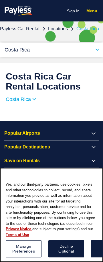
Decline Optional (66, 248)
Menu (93, 11)
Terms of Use (17, 235)
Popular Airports (22, 133)
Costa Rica (17, 50)
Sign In (73, 11)
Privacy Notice (19, 229)
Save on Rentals (22, 160)
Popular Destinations (27, 146)
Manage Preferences (23, 248)
